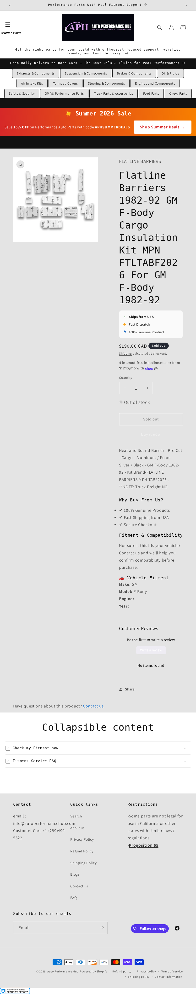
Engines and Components (155, 83)
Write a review (151, 650)
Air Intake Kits (32, 83)
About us (77, 827)
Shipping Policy (83, 862)
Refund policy (121, 971)
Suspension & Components (86, 73)
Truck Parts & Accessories (113, 93)
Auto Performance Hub (63, 971)
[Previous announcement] (10, 5)
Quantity (125, 377)
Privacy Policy (82, 839)
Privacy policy (146, 971)
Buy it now (151, 434)
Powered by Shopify (93, 971)
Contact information (169, 976)
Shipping (125, 353)
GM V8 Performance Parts (64, 93)
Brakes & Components (134, 73)
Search (76, 816)
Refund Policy (81, 851)
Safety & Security (22, 93)
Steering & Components (106, 83)
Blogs (74, 874)
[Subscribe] (102, 928)
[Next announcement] (186, 5)
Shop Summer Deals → (162, 127)
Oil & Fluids (170, 73)
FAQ (73, 897)
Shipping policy (139, 976)
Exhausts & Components (36, 73)
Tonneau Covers (65, 83)
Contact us (93, 706)
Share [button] (130, 689)
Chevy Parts (178, 93)
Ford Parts (151, 93)
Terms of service (172, 971)
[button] (11, 27)
